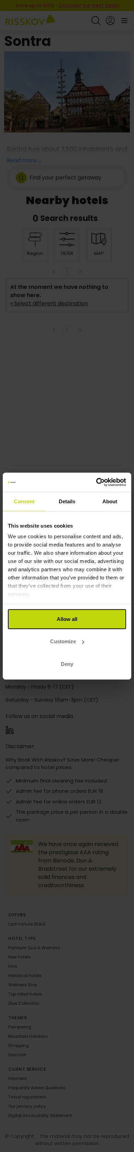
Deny (67, 664)
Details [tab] (67, 501)
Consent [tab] (24, 501)
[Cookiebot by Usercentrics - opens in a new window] (96, 482)
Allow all (67, 619)
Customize (63, 641)
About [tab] (110, 501)
